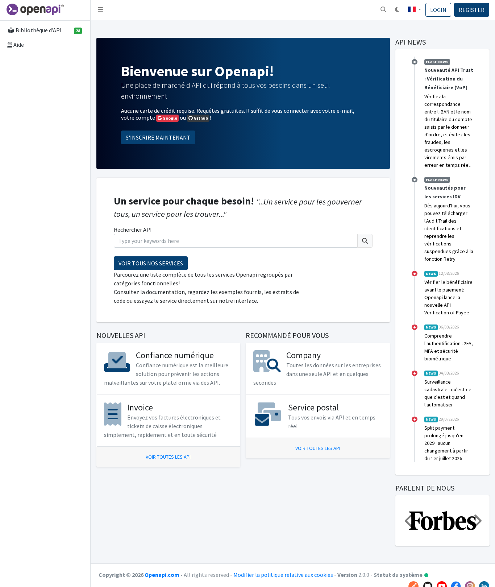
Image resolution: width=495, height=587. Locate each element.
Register (471, 9)
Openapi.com (162, 574)
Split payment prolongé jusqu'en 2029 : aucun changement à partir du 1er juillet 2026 (446, 443)
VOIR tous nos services (150, 263)
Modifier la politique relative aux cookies (283, 574)
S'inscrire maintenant (158, 137)
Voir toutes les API (168, 457)
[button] (383, 10)
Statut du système (401, 574)
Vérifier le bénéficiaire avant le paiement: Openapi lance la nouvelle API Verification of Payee (448, 297)
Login (438, 9)
